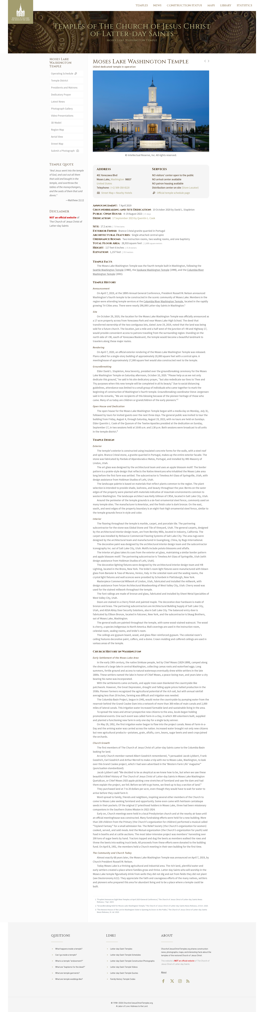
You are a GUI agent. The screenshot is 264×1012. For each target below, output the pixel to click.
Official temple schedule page (173, 192)
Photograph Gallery (62, 108)
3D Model (56, 122)
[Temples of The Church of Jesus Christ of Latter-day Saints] (20, 12)
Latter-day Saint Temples (121, 949)
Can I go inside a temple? (66, 955)
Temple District (59, 80)
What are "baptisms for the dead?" (70, 967)
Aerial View (57, 136)
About (164, 972)
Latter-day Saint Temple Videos (124, 967)
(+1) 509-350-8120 (119, 187)
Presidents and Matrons (64, 87)
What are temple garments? (67, 973)
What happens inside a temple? (68, 949)
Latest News (58, 101)
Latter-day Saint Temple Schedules (125, 955)
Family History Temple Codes (122, 979)
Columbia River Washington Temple (163, 301)
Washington (117, 179)
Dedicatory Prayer (61, 94)
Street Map (107, 192)
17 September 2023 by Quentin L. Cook (133, 218)
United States (104, 183)
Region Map (57, 129)
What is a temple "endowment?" (69, 961)
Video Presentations (62, 115)
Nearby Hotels (124, 192)
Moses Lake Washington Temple (61, 62)
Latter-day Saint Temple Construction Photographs (132, 961)
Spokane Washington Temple (153, 270)
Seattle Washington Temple (108, 270)
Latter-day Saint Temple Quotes (124, 973)
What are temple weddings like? (69, 979)
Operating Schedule (62, 73)
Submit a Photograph (63, 150)
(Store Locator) (190, 187)
